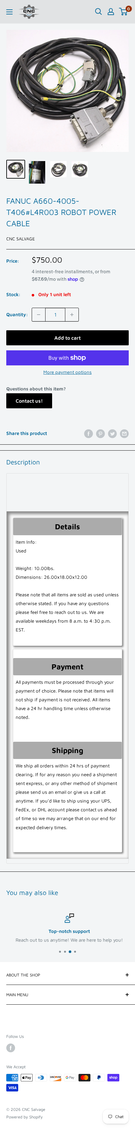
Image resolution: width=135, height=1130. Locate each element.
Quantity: (17, 314)
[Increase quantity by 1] (71, 314)
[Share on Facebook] (88, 433)
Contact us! (29, 401)
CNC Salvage (20, 238)
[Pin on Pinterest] (100, 433)
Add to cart (67, 338)
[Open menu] (9, 11)
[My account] (111, 11)
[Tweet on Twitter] (112, 433)
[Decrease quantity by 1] (38, 314)
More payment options (67, 372)
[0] (123, 11)
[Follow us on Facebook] (10, 1048)
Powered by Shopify (24, 1116)
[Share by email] (124, 433)
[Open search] (98, 11)
